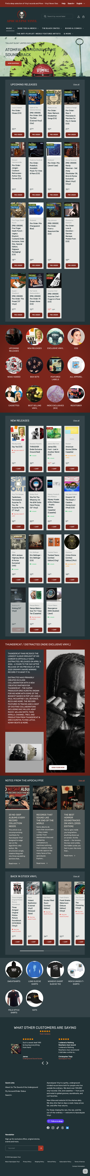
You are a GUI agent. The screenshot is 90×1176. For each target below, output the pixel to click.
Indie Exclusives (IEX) (55, 406)
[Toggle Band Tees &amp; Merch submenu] (38, 28)
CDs (76, 348)
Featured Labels (55, 378)
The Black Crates (51, 28)
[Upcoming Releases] (13, 336)
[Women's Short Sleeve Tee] (55, 969)
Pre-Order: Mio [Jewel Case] (54, 164)
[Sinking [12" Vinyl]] (18, 595)
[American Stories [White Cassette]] (71, 433)
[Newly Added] (13, 365)
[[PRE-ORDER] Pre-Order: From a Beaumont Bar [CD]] (53, 209)
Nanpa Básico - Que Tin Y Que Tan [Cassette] (36, 611)
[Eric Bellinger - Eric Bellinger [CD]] (36, 541)
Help (64, 3)
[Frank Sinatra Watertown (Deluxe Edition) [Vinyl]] (64, 888)
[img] (45, 1031)
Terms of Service (80, 1161)
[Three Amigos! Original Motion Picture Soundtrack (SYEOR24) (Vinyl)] (17, 888)
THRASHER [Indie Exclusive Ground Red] (36, 449)
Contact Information (78, 1166)
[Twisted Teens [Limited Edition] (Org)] (53, 541)
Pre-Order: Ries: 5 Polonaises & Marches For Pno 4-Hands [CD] (71, 117)
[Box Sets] (34, 365)
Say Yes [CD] (17, 447)
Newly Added (13, 377)
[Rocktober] (76, 393)
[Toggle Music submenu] (13, 28)
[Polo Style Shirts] (13, 998)
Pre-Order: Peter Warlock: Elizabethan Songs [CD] (53, 114)
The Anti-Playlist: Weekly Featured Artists (38, 34)
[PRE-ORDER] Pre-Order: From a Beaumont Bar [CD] (53, 228)
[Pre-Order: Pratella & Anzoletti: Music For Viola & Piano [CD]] (36, 149)
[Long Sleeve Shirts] (34, 969)
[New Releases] (34, 336)
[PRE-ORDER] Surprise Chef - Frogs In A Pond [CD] (54, 298)
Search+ (71, 3)
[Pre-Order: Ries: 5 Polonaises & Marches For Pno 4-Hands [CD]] (71, 97)
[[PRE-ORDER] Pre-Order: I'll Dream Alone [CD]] (36, 280)
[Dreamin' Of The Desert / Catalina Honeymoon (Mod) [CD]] (71, 483)
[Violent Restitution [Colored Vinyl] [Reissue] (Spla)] (33, 888)
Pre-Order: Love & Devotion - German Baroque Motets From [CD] (71, 233)
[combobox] (57, 16)
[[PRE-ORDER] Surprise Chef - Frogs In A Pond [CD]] (53, 280)
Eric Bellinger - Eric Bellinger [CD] (36, 557)
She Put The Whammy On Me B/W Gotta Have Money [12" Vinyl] (35, 502)
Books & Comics (73, 28)
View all (76, 84)
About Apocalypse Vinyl (12, 1161)
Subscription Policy (65, 1161)
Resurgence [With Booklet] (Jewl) (53, 611)
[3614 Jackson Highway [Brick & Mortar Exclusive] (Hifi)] (18, 541)
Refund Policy (52, 1161)
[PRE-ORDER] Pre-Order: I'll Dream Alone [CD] (35, 300)
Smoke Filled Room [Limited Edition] (49, 904)
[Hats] (34, 998)
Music (9, 28)
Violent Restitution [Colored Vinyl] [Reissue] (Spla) (32, 907)
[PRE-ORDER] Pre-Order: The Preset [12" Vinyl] (18, 300)
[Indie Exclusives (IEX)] (55, 393)
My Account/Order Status (15, 1091)
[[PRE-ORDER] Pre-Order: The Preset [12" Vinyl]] (18, 280)
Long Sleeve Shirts (34, 982)
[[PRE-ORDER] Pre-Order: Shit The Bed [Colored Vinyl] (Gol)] (36, 97)
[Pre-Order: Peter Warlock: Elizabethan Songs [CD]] (53, 97)
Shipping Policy (39, 1161)
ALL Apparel (76, 377)
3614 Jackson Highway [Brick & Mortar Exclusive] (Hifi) (18, 560)
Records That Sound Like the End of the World (45, 819)
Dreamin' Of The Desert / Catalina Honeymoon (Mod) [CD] (70, 502)
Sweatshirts (13, 981)
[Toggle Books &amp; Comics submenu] (83, 28)
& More (67, 34)
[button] (83, 16)
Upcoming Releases (14, 349)
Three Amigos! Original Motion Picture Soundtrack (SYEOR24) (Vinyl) (16, 916)
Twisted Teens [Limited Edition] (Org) (53, 557)
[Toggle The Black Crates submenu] (61, 28)
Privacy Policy (27, 1161)
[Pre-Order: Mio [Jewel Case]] (53, 149)
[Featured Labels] (55, 365)
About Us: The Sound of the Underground (21, 1087)
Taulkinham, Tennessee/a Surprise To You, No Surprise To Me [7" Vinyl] (18, 503)
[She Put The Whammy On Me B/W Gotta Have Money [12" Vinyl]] (36, 483)
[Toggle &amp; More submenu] (72, 33)
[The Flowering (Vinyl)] (80, 888)
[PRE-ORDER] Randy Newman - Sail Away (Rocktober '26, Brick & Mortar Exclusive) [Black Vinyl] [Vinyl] (72, 173)
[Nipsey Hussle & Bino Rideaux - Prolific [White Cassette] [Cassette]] (53, 483)
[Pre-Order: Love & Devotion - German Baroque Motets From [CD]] (71, 209)
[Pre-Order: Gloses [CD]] (18, 97)
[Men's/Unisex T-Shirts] (76, 969)
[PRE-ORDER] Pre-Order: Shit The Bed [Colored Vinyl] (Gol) (36, 118)
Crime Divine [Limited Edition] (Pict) (71, 557)
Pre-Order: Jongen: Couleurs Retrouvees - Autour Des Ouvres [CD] (17, 171)
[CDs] (76, 336)
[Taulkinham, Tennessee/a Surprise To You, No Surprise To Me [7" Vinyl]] (18, 483)
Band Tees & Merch (27, 28)
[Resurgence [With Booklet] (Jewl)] (53, 595)
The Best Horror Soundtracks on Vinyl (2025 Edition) (72, 820)
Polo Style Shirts (14, 1011)
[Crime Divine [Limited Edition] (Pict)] (71, 541)
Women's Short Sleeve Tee (55, 982)
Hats (34, 1010)
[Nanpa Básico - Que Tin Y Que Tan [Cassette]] (36, 595)
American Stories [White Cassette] (71, 449)
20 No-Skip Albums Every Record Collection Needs (17, 820)
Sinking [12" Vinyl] (16, 609)
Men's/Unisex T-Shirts (76, 982)
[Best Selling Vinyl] (34, 393)
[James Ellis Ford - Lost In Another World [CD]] (53, 433)
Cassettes (13, 405)
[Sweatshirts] (13, 969)
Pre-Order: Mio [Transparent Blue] (36, 226)
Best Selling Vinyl (34, 406)
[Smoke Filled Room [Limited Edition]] (49, 888)
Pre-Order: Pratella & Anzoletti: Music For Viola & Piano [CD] (36, 168)
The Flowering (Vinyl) (80, 905)
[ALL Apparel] (76, 365)
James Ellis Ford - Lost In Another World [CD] (53, 451)
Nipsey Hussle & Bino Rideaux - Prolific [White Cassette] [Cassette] (53, 506)
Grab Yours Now (58, 767)
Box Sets (34, 377)
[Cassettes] (13, 393)
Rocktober (76, 405)
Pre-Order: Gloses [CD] (16, 111)
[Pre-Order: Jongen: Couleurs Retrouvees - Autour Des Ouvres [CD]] (18, 149)
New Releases (35, 348)
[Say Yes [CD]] (18, 433)
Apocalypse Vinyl (15, 1157)
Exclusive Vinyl (55, 348)
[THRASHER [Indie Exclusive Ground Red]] (36, 433)
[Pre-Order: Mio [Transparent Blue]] (36, 209)
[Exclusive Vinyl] (55, 336)
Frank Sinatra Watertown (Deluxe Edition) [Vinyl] (65, 905)
